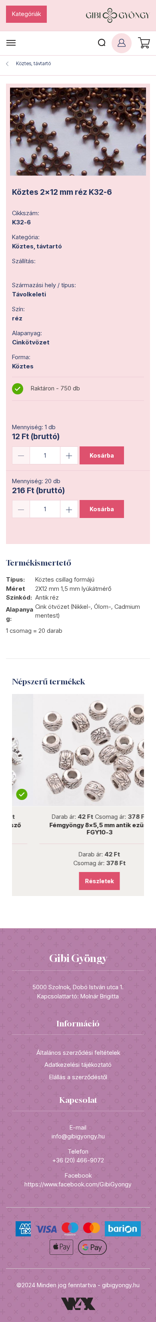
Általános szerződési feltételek (78, 1052)
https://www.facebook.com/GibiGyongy (78, 1184)
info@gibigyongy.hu (78, 1136)
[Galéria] (78, 132)
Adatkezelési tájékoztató (78, 1064)
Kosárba (102, 455)
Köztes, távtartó (33, 63)
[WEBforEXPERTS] (78, 1303)
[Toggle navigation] (11, 43)
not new (78, 750)
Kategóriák (26, 14)
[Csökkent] (21, 455)
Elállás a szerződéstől (78, 1077)
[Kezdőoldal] (118, 15)
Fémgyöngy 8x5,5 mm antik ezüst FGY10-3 (78, 828)
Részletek (78, 881)
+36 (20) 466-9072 (78, 1160)
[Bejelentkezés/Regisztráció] (122, 43)
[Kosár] (143, 43)
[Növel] (69, 455)
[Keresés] (102, 43)
